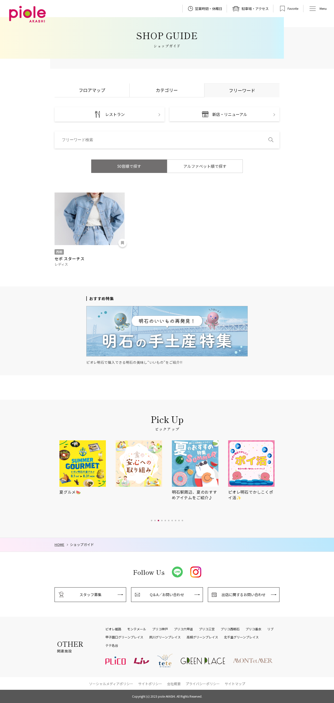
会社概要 (174, 683)
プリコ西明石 (230, 629)
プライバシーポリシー (203, 683)
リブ (270, 629)
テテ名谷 (111, 645)
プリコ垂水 (253, 629)
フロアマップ (92, 90)
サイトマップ (235, 683)
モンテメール (136, 629)
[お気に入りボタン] (122, 243)
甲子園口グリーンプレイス (124, 637)
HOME (59, 544)
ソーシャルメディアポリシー (111, 683)
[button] (151, 520)
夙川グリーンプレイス (165, 637)
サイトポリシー (150, 683)
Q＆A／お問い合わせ (167, 594)
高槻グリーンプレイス (202, 637)
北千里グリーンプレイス (241, 637)
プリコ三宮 (207, 629)
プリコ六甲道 (183, 629)
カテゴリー (167, 90)
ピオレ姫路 (113, 629)
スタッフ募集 (90, 594)
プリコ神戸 (160, 629)
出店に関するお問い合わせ (244, 594)
